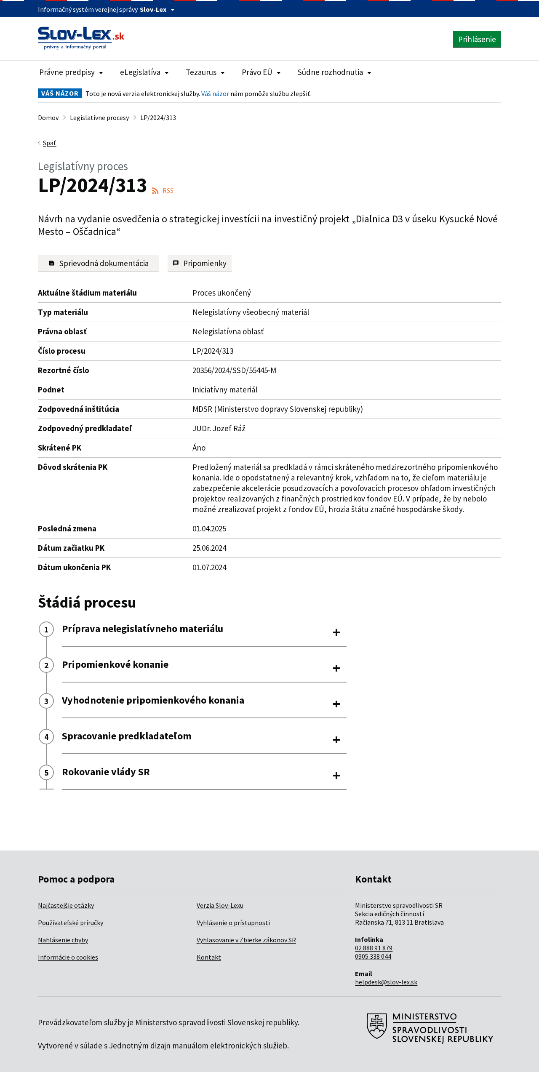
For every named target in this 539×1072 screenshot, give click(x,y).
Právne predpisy (67, 72)
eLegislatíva (140, 72)
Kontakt (209, 957)
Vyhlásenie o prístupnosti (233, 922)
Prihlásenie (477, 39)
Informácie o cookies (68, 957)
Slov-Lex (153, 9)
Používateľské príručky (70, 922)
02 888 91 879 (373, 948)
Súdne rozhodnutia (330, 72)
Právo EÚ (257, 72)
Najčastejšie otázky (66, 905)
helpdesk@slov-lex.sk (386, 982)
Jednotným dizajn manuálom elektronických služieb (198, 1045)
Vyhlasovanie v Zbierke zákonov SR (246, 940)
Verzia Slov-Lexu (220, 905)
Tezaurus (201, 72)
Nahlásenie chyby (63, 940)
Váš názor (215, 93)
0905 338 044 (373, 956)
